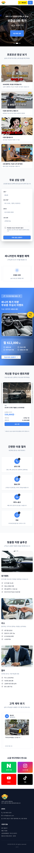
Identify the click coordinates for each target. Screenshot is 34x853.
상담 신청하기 (17, 33)
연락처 (5, 209)
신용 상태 (5, 217)
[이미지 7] (20, 334)
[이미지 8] (22, 334)
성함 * (4, 192)
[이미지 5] (16, 334)
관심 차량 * (6, 200)
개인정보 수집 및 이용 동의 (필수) (15, 228)
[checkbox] (5, 227)
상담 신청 (15, 424)
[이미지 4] (15, 334)
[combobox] (17, 221)
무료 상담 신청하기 (17, 237)
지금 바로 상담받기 (10, 357)
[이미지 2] (12, 334)
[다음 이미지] (29, 324)
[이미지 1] (11, 334)
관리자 (17, 847)
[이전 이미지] (4, 324)
